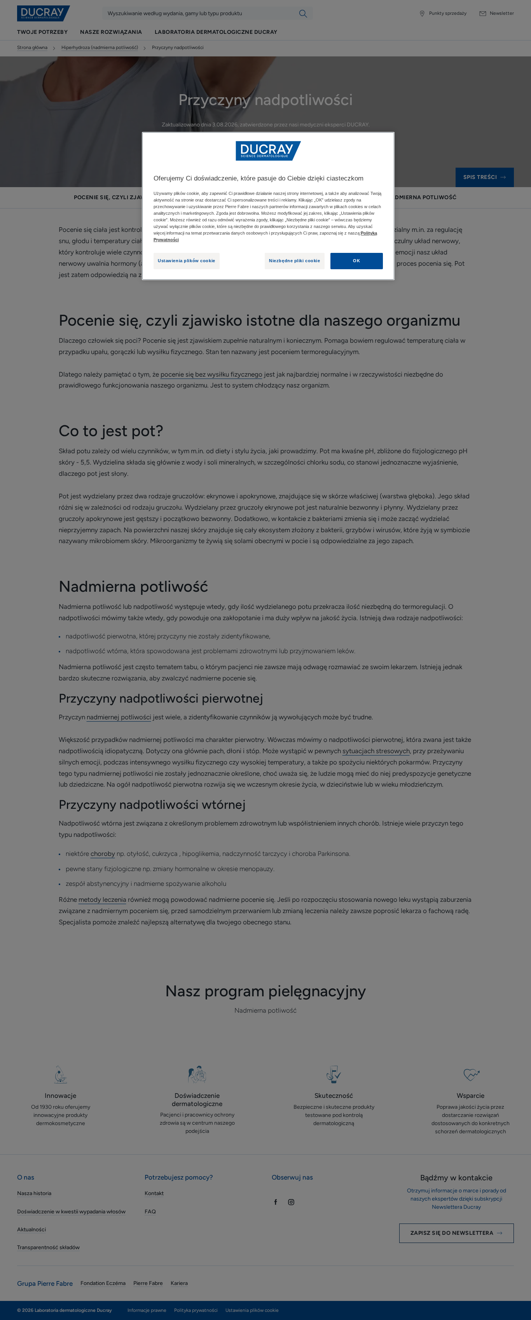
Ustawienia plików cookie (186, 260)
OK (356, 260)
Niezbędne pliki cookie (294, 260)
